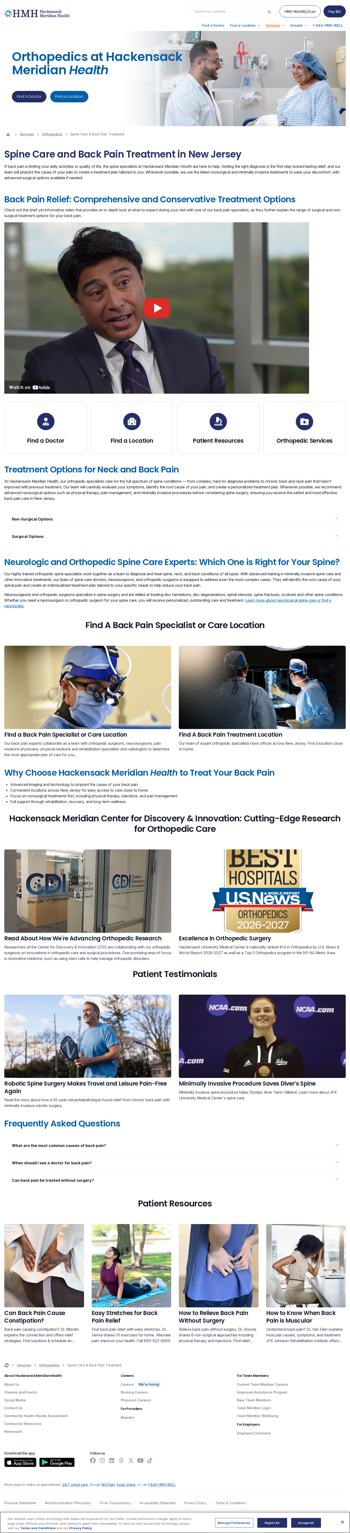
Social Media (15, 1400)
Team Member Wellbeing (257, 1416)
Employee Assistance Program (262, 1392)
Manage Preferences (234, 1522)
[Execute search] (272, 11)
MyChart (108, 1485)
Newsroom (13, 1431)
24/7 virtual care (75, 1485)
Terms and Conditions (38, 1528)
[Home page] (8, 134)
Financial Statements (20, 1503)
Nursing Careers (134, 1392)
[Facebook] (93, 1460)
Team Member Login (254, 1408)
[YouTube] (140, 1460)
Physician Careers (136, 1400)
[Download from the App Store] (20, 1462)
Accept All (306, 1522)
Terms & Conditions (230, 1503)
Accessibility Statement (157, 1503)
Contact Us (13, 1408)
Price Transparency (115, 1503)
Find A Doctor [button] (29, 96)
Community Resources (22, 1424)
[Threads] (121, 1460)
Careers (127, 1384)
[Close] (342, 1522)
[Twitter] (131, 1460)
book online (126, 1485)
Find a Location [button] (69, 96)
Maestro (128, 1417)
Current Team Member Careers (262, 1384)
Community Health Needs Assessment (36, 1416)
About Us (11, 1384)
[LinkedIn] (112, 1460)
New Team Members (254, 1400)
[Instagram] (102, 1460)
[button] (213, 25)
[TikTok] (150, 1460)
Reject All (272, 1522)
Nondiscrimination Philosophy (68, 1503)
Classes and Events (20, 1392)
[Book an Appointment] (87, 687)
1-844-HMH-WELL (162, 1485)
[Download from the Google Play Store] (57, 1462)
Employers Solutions (254, 1433)
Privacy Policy (195, 1503)
